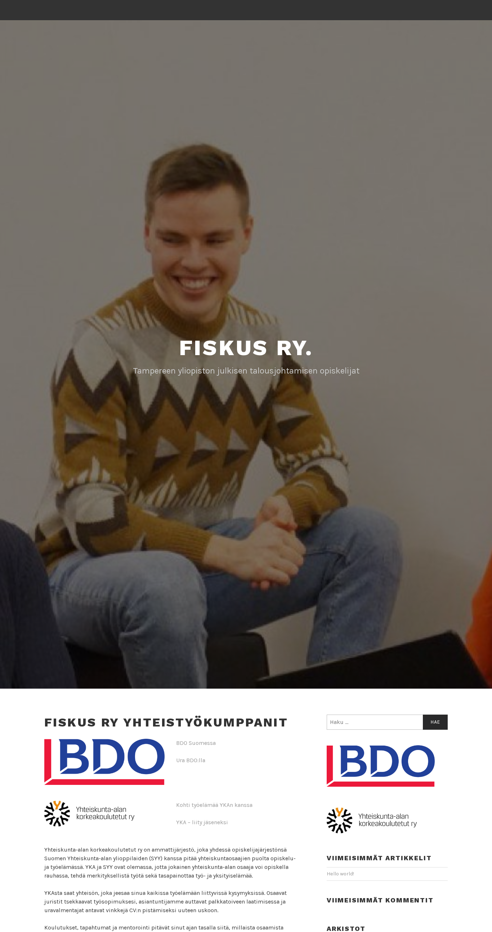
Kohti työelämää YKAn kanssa (214, 804)
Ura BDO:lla (190, 760)
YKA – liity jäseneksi (202, 822)
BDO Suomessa (196, 742)
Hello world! (340, 874)
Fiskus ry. (246, 348)
